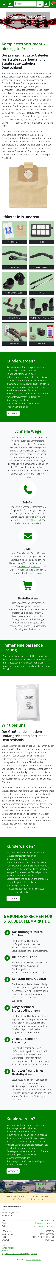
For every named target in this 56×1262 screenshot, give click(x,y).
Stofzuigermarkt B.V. (33, 1259)
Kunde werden (8, 1248)
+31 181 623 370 (33, 520)
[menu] (4, 3)
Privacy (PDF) (7, 1250)
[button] (46, 4)
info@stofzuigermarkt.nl (29, 566)
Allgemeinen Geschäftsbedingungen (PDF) (19, 1253)
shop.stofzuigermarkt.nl (44, 1226)
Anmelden (13, 413)
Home (4, 1245)
